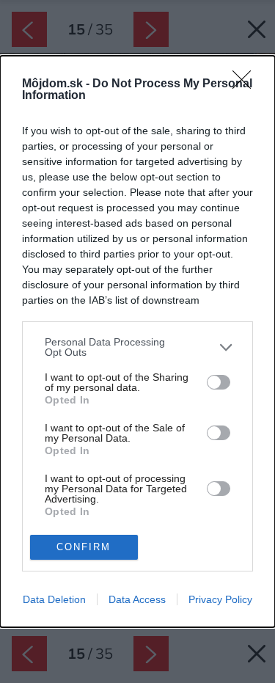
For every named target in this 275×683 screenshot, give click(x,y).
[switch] (218, 382)
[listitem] (137, 347)
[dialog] (137, 341)
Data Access (137, 599)
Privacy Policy (220, 599)
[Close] (246, 84)
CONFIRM (83, 546)
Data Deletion (54, 599)
